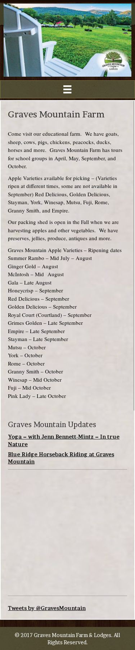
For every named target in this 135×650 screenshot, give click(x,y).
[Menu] (67, 89)
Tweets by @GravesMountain (47, 608)
